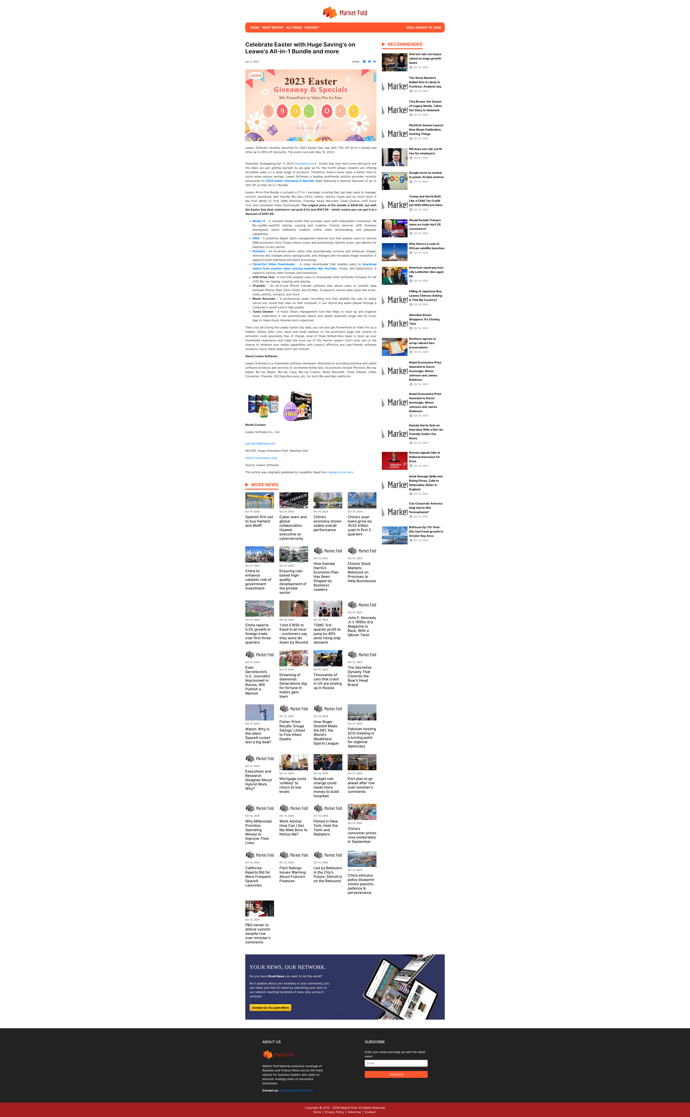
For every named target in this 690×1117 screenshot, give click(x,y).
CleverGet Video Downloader (273, 264)
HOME (254, 27)
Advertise (354, 1112)
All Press (294, 27)
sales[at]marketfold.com (295, 1090)
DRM (255, 238)
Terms (317, 1112)
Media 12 (258, 221)
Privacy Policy (334, 1112)
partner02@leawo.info (260, 443)
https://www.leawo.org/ (261, 458)
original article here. (340, 472)
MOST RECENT (273, 27)
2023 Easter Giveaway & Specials (290, 181)
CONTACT (312, 27)
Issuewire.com (305, 163)
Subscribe (396, 1074)
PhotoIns (258, 251)
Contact (370, 1112)
